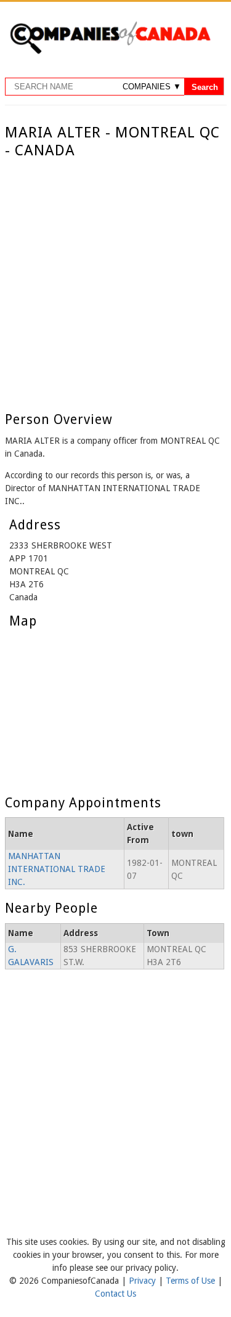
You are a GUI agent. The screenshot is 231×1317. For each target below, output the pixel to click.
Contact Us (115, 1294)
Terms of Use (191, 1281)
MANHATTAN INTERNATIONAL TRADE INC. (56, 869)
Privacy (143, 1281)
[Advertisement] (115, 281)
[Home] (110, 52)
